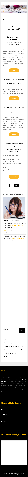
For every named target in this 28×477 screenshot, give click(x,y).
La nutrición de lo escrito (14, 108)
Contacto (3, 425)
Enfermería (4, 414)
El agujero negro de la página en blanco (14, 346)
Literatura (4, 418)
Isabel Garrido (15, 44)
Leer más (14, 70)
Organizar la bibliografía (14, 80)
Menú (23, 19)
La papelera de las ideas (10, 353)
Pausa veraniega (8, 343)
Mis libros (3, 421)
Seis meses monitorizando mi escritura (13, 350)
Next (16, 185)
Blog (2, 413)
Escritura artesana (8, 357)
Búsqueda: (6, 329)
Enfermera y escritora (8, 220)
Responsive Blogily (19, 473)
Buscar (21, 330)
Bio (2, 409)
